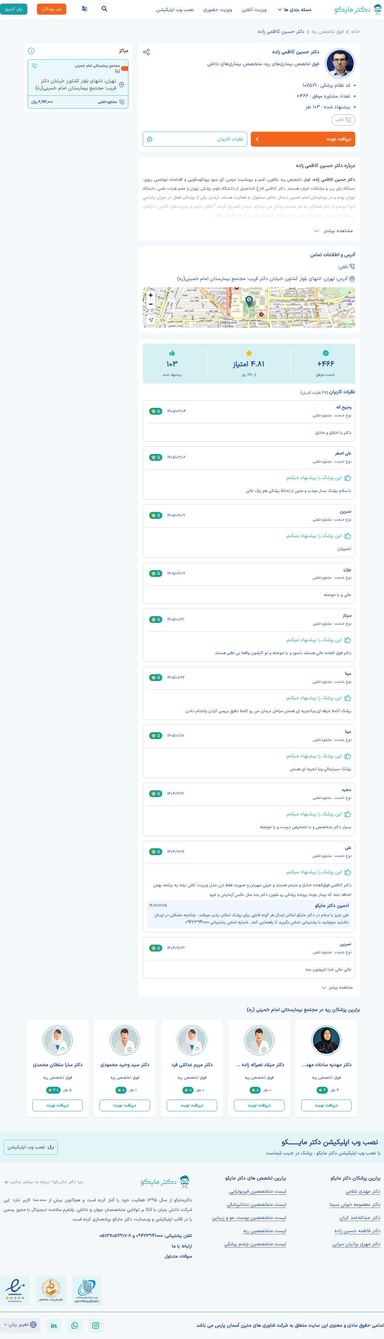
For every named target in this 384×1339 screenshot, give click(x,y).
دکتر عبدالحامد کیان (360, 1217)
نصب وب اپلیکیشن (175, 9)
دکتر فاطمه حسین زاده (357, 1231)
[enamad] (15, 1291)
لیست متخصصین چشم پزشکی (255, 1244)
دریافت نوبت (326, 1105)
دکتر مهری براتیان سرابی (356, 1244)
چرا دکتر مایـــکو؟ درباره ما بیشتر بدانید (46, 1182)
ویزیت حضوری (217, 9)
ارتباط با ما (182, 1246)
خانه (355, 31)
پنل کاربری (13, 9)
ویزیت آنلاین (254, 9)
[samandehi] (51, 1291)
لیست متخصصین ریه (264, 1231)
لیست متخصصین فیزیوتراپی (257, 1191)
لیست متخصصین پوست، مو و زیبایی (249, 1217)
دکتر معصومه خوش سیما (354, 1204)
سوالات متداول (178, 1256)
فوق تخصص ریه (328, 31)
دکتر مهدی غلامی (363, 1191)
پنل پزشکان (52, 9)
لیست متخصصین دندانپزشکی (256, 1204)
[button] (249, 301)
